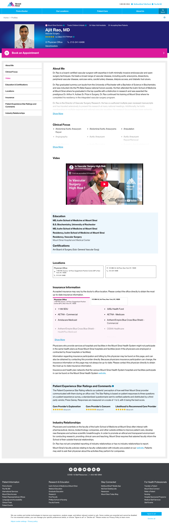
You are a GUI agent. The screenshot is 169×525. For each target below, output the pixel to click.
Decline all (151, 518)
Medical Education (55, 489)
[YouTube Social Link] (84, 469)
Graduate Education (56, 491)
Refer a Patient (149, 491)
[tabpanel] (104, 91)
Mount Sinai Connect (151, 489)
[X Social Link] (80, 469)
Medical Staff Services (152, 500)
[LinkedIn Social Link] (71, 469)
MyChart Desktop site (109, 489)
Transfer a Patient (150, 486)
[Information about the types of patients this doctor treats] (86, 25)
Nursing (147, 494)
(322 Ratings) (67, 37)
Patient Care (102, 11)
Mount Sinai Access (9, 494)
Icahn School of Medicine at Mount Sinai (63, 486)
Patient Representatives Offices (13, 497)
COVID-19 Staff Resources (77, 475)
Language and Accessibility (12, 500)
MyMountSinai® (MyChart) (142, 4)
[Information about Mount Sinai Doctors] (64, 25)
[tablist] (22, 88)
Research (52, 494)
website (102, 373)
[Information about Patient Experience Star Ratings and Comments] (74, 37)
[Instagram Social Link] (89, 469)
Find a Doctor (22, 11)
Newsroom (105, 491)
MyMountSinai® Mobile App (111, 486)
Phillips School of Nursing (58, 500)
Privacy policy (33, 521)
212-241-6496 (77, 42)
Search (163, 12)
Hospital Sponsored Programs (155, 497)
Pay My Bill (158, 4)
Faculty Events (54, 502)
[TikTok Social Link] (98, 469)
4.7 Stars (58, 37)
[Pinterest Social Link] (94, 469)
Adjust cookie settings (19, 521)
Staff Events (148, 502)
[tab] (23, 65)
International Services (10, 491)
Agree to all (151, 514)
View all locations (51, 46)
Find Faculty (53, 497)
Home (6, 18)
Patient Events (7, 505)
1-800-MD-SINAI (124, 4)
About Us (140, 11)
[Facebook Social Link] (75, 469)
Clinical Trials (7, 502)
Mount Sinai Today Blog (109, 494)
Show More (58, 113)
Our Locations (62, 11)
